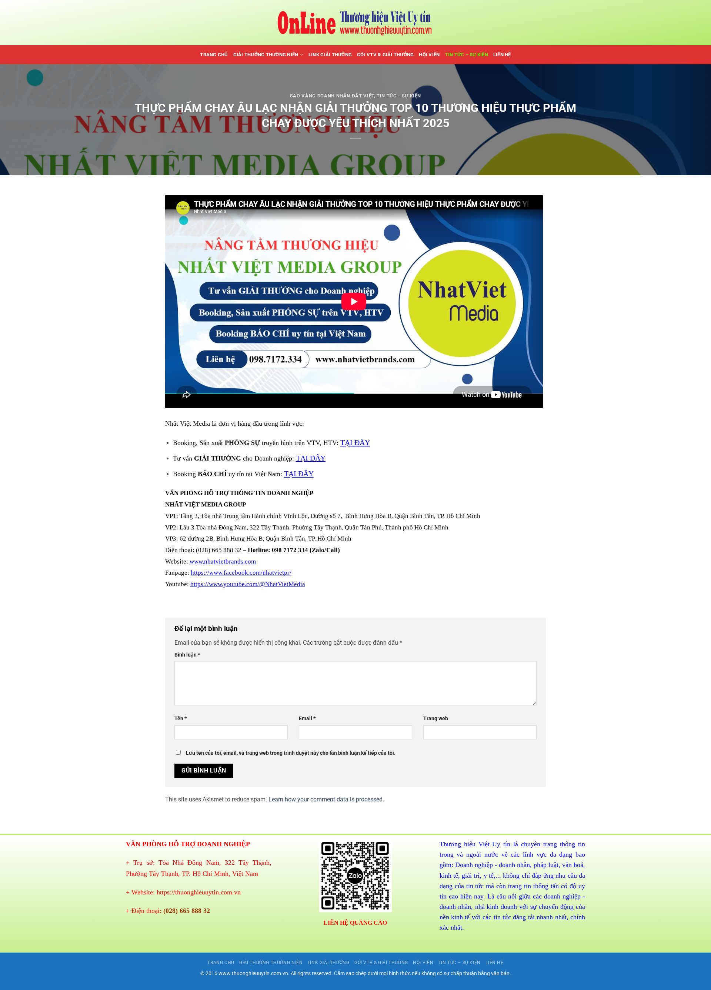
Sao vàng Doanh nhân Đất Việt (332, 96)
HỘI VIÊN (429, 54)
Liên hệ (502, 54)
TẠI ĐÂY (355, 442)
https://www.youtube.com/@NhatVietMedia (247, 584)
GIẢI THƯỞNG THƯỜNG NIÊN (265, 54)
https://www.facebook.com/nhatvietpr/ (241, 572)
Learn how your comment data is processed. (326, 799)
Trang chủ (214, 54)
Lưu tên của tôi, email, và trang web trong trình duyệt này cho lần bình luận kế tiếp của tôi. (290, 753)
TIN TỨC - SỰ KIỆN (399, 96)
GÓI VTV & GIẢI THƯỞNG (385, 54)
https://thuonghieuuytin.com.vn (199, 892)
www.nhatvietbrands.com (223, 561)
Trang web (435, 718)
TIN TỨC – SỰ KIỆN (466, 54)
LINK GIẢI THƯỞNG (330, 54)
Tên (180, 718)
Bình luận (187, 655)
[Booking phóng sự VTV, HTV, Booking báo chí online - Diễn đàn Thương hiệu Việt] (355, 22)
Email (307, 718)
